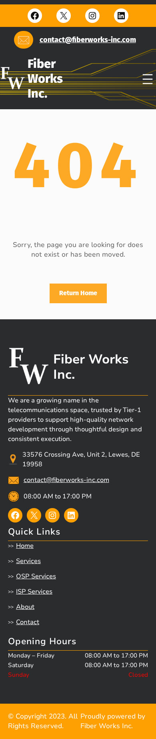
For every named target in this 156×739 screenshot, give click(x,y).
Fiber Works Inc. (45, 78)
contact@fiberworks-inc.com (88, 39)
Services (28, 561)
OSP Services (36, 576)
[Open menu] (147, 79)
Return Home (78, 293)
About (25, 606)
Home (25, 545)
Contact (27, 622)
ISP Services (34, 591)
